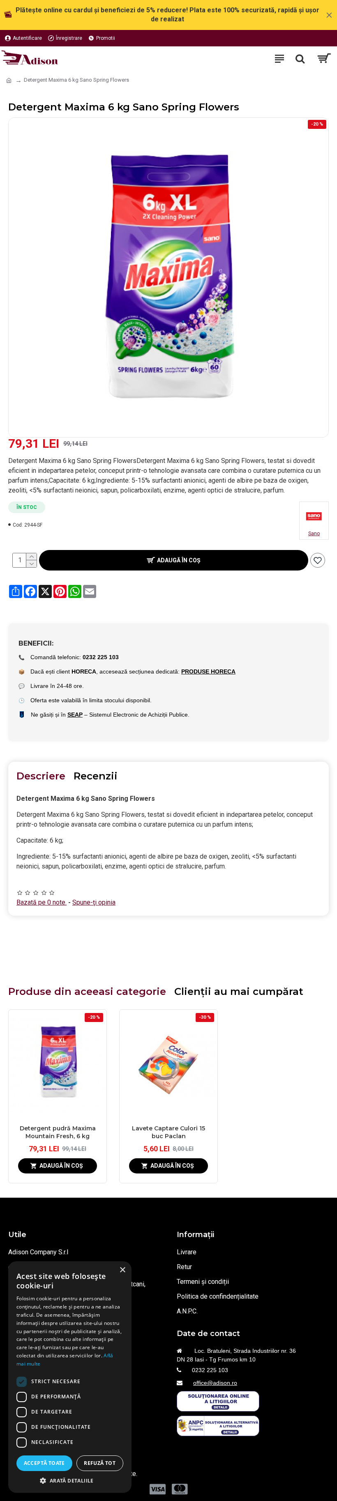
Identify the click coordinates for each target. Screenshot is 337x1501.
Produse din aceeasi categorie (87, 991)
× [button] (122, 1270)
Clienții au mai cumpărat (238, 991)
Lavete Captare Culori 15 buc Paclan (168, 1132)
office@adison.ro (215, 1383)
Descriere (40, 776)
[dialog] (70, 1377)
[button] (69, 1480)
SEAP (75, 714)
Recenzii (96, 776)
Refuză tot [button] (99, 1463)
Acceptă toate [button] (44, 1463)
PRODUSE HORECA (208, 671)
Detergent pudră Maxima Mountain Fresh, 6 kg (58, 1132)
